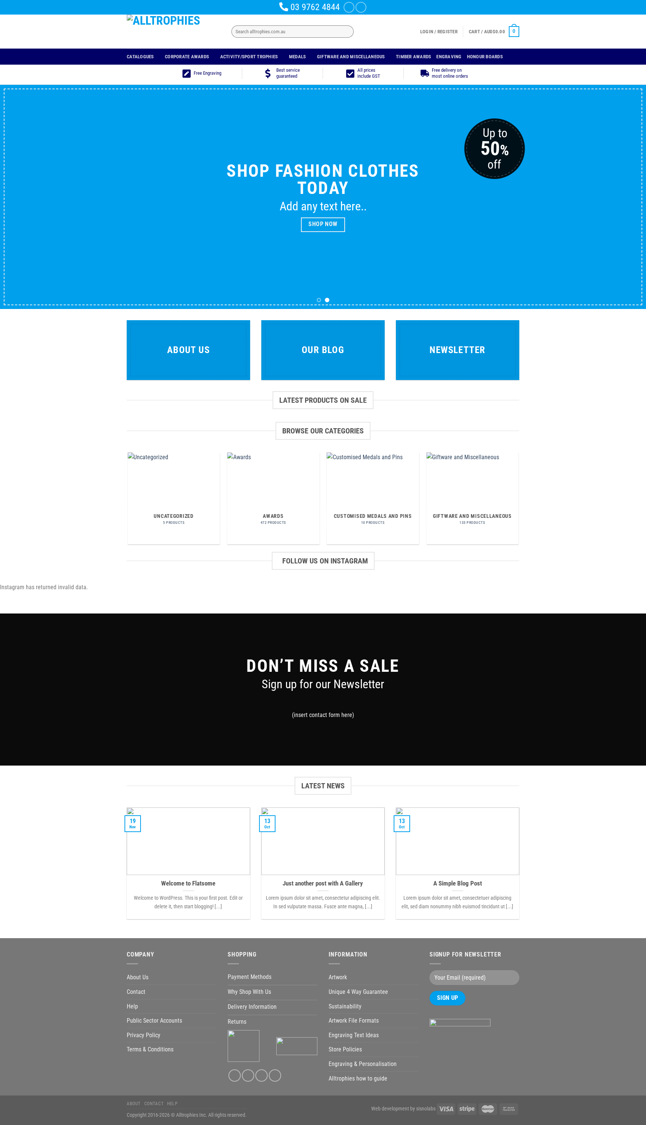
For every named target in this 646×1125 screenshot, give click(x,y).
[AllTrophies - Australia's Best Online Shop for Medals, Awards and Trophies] (173, 32)
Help (132, 1006)
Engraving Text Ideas (354, 1035)
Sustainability (345, 1006)
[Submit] (346, 31)
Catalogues (140, 56)
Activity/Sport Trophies (249, 56)
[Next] (623, 196)
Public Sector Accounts (154, 1020)
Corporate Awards (187, 56)
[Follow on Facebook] (349, 7)
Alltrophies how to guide (358, 1078)
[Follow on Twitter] (248, 1075)
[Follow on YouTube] (275, 1075)
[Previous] (22, 196)
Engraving (448, 56)
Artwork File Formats (354, 1020)
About (134, 1103)
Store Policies (345, 1049)
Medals (297, 56)
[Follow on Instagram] (361, 7)
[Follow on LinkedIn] (261, 1075)
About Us (137, 977)
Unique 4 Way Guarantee (358, 991)
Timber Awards (413, 56)
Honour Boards (485, 56)
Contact (136, 991)
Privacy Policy (143, 1035)
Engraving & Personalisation (363, 1063)
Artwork (338, 977)
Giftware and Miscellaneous (351, 56)
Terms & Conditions (150, 1049)
